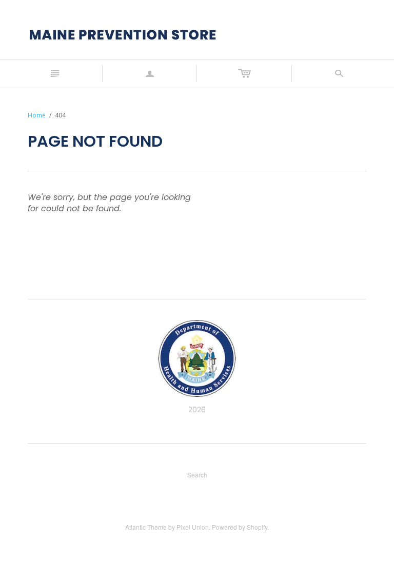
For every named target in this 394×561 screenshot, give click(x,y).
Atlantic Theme (146, 527)
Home (37, 115)
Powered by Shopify (239, 527)
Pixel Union (192, 527)
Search (197, 474)
